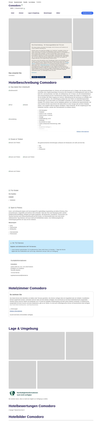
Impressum (34, 72)
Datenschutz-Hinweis (45, 64)
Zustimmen (67, 77)
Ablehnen (34, 77)
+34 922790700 (15, 272)
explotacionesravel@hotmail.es (19, 275)
